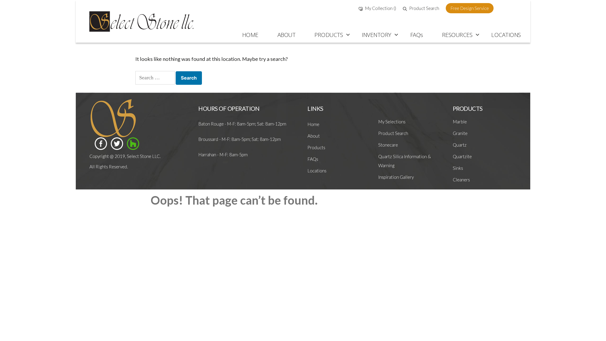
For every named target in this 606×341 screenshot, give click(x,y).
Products (316, 147)
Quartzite (462, 156)
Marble (460, 121)
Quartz (460, 145)
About (313, 136)
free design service (469, 8)
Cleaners (461, 179)
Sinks (458, 168)
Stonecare (388, 145)
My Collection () (380, 8)
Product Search (424, 8)
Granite (460, 133)
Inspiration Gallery (396, 177)
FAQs (312, 159)
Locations (316, 170)
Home (313, 124)
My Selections (391, 121)
